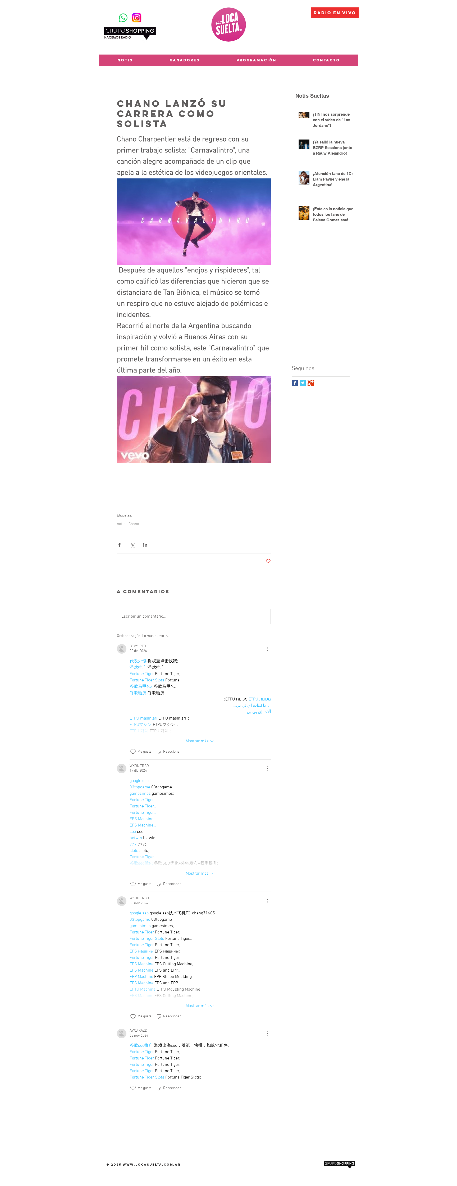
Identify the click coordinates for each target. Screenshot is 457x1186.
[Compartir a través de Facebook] (119, 544)
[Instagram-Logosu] (136, 17)
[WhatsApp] (123, 17)
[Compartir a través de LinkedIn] (145, 544)
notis (121, 524)
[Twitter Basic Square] (303, 383)
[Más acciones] (267, 649)
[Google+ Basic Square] (311, 383)
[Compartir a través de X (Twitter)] (132, 544)
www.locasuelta (142, 1164)
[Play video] (194, 419)
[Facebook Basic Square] (295, 383)
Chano (134, 524)
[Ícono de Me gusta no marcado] (133, 752)
